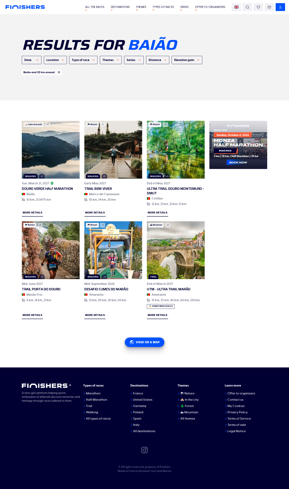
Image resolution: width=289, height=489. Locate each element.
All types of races (98, 418)
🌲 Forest (187, 406)
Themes (141, 7)
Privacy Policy (237, 412)
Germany (139, 406)
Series (184, 7)
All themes (187, 418)
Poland (138, 412)
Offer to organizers (210, 7)
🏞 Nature (187, 393)
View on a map (148, 342)
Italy (136, 424)
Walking (92, 412)
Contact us (235, 399)
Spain (137, 418)
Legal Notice (236, 431)
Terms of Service (239, 418)
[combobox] (31, 60)
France (138, 393)
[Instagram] (144, 449)
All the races (95, 7)
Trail (89, 406)
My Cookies (236, 406)
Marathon (93, 393)
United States (142, 399)
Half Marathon (96, 399)
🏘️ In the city (189, 399)
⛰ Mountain (189, 412)
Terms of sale (236, 424)
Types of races (163, 7)
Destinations (120, 7)
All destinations (144, 431)
